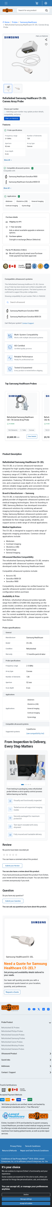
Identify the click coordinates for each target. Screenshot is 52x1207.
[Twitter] (38, 1009)
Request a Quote (12, 992)
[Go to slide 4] (28, 784)
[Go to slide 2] (25, 784)
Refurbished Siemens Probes (12, 1049)
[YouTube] (34, 1009)
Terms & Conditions (32, 1146)
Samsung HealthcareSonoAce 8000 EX (24, 182)
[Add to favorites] (46, 44)
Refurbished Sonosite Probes (12, 1035)
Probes (15, 22)
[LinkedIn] (43, 1009)
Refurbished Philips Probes (12, 1031)
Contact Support (28, 323)
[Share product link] (46, 39)
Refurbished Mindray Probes (12, 1046)
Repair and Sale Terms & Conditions (34, 1151)
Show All (7, 160)
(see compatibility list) (35, 733)
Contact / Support (8, 1072)
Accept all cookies (26, 1203)
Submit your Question (13, 901)
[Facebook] (29, 1009)
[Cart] (36, 3)
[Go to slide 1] (22, 784)
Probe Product (7, 1022)
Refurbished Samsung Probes (13, 1038)
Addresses (5, 1066)
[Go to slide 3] (26, 784)
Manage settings (26, 1199)
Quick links (5, 1060)
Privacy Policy (15, 1146)
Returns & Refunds (9, 1151)
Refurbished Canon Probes (11, 1042)
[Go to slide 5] (30, 784)
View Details (32, 436)
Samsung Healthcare (28, 22)
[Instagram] (48, 1009)
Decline (26, 1194)
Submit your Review (12, 866)
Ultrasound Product (9, 1054)
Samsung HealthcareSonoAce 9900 (23, 177)
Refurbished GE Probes (10, 1028)
